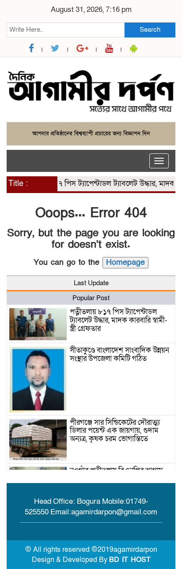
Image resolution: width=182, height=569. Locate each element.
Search (150, 29)
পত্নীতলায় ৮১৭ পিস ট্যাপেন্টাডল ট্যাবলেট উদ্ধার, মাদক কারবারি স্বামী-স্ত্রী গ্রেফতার (118, 320)
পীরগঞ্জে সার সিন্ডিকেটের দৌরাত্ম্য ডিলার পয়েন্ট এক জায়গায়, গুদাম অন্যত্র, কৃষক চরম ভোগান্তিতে (115, 430)
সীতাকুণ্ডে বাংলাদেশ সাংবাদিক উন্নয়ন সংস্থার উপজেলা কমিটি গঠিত (119, 354)
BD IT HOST (130, 560)
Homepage (125, 262)
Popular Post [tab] (91, 298)
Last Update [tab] (91, 283)
